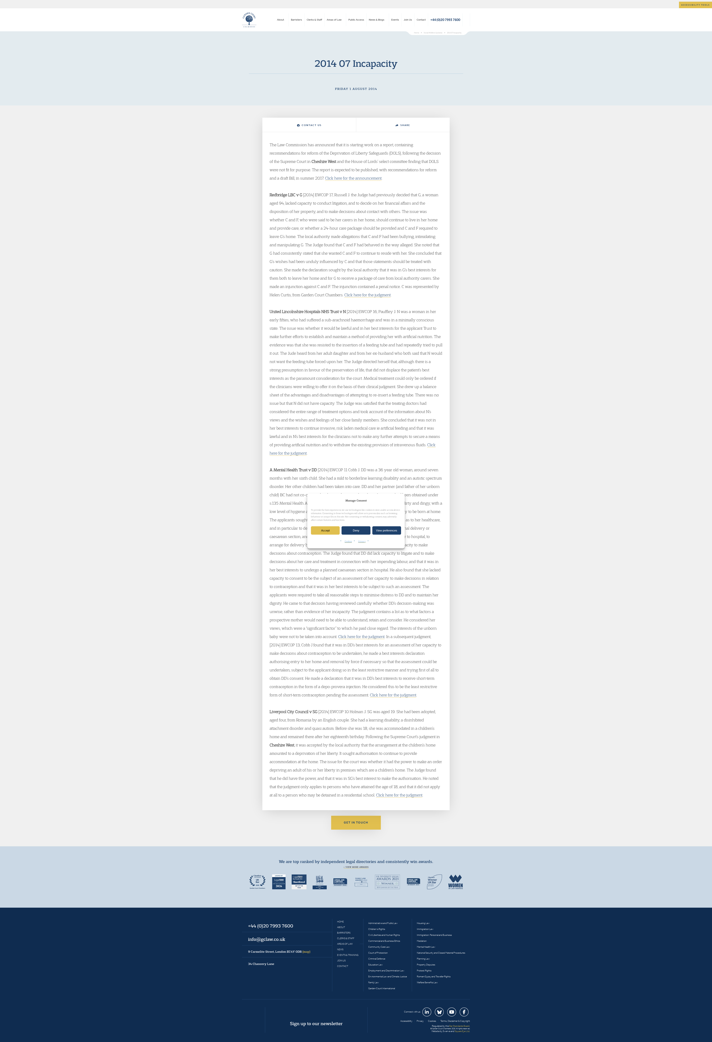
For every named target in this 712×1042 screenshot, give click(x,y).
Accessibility (406, 1021)
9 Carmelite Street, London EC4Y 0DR (279, 951)
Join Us (408, 19)
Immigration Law (425, 929)
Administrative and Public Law (383, 923)
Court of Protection (378, 952)
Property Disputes (426, 964)
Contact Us (311, 125)
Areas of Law (334, 19)
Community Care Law (379, 946)
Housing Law (423, 923)
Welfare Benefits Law (427, 982)
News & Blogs (376, 19)
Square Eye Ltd (462, 1031)
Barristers (296, 19)
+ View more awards (356, 867)
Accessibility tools (695, 5)
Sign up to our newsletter (316, 1023)
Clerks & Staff (314, 19)
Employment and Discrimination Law (386, 970)
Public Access (356, 19)
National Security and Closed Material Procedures (441, 952)
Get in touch (356, 822)
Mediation (422, 941)
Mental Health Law (426, 946)
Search (466, 20)
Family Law (373, 982)
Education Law (375, 964)
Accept (325, 530)
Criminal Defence (376, 958)
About (280, 19)
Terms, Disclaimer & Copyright (455, 1021)
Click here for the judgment (367, 294)
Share (404, 125)
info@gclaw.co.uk (266, 939)
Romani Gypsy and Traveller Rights (434, 976)
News (340, 949)
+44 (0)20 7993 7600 (445, 20)
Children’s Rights (376, 929)
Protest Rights (424, 970)
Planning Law (423, 958)
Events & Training (347, 955)
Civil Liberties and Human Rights (384, 935)
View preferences (386, 530)
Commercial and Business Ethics (384, 941)
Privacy (362, 541)
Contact (421, 19)
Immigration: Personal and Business (434, 935)
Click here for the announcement (353, 178)
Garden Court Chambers (249, 19)
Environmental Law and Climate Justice (387, 976)
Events (395, 19)
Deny (356, 530)
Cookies (348, 541)
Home (340, 921)
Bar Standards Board (459, 1026)
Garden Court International (381, 988)
